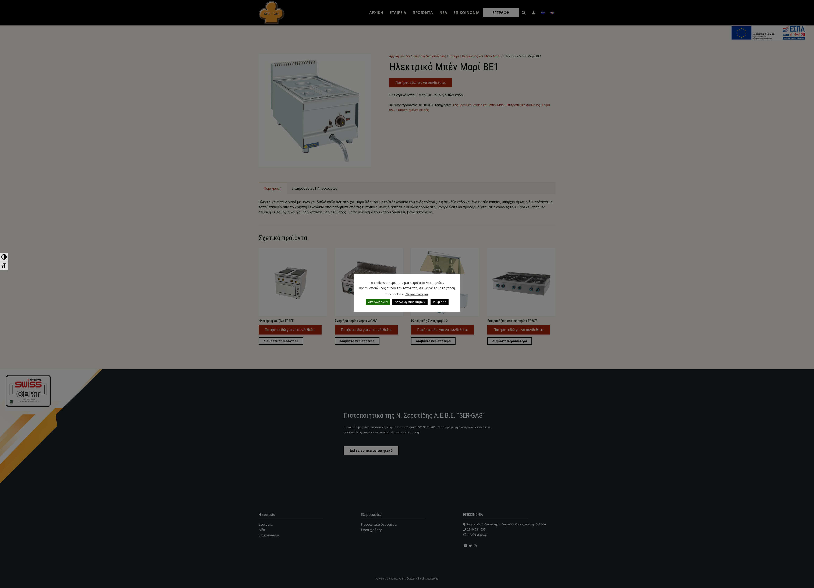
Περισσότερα (417, 294)
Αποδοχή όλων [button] (378, 302)
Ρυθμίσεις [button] (439, 302)
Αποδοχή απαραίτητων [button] (410, 302)
